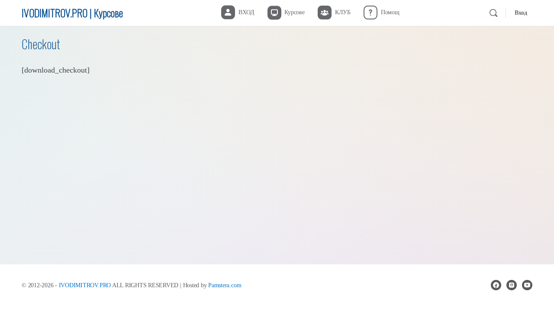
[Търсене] (493, 13)
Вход (521, 13)
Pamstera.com (224, 285)
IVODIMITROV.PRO (85, 285)
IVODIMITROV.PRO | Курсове (72, 12)
